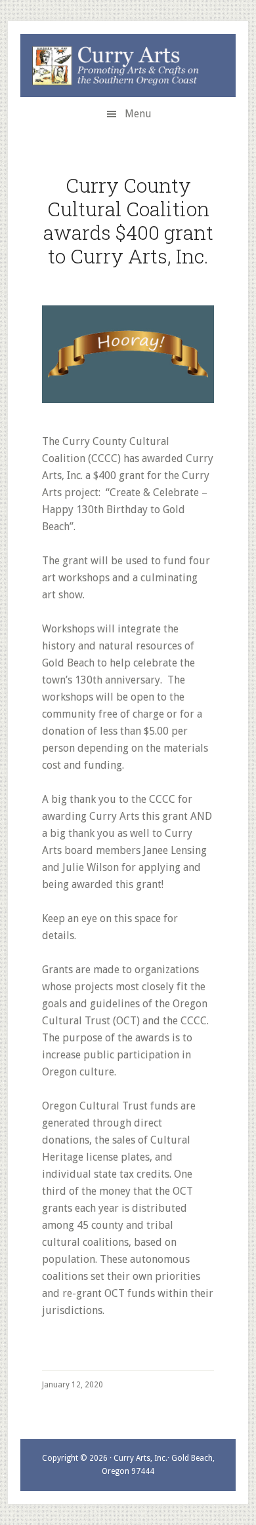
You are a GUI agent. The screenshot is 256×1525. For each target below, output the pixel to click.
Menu (138, 113)
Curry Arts (120, 66)
